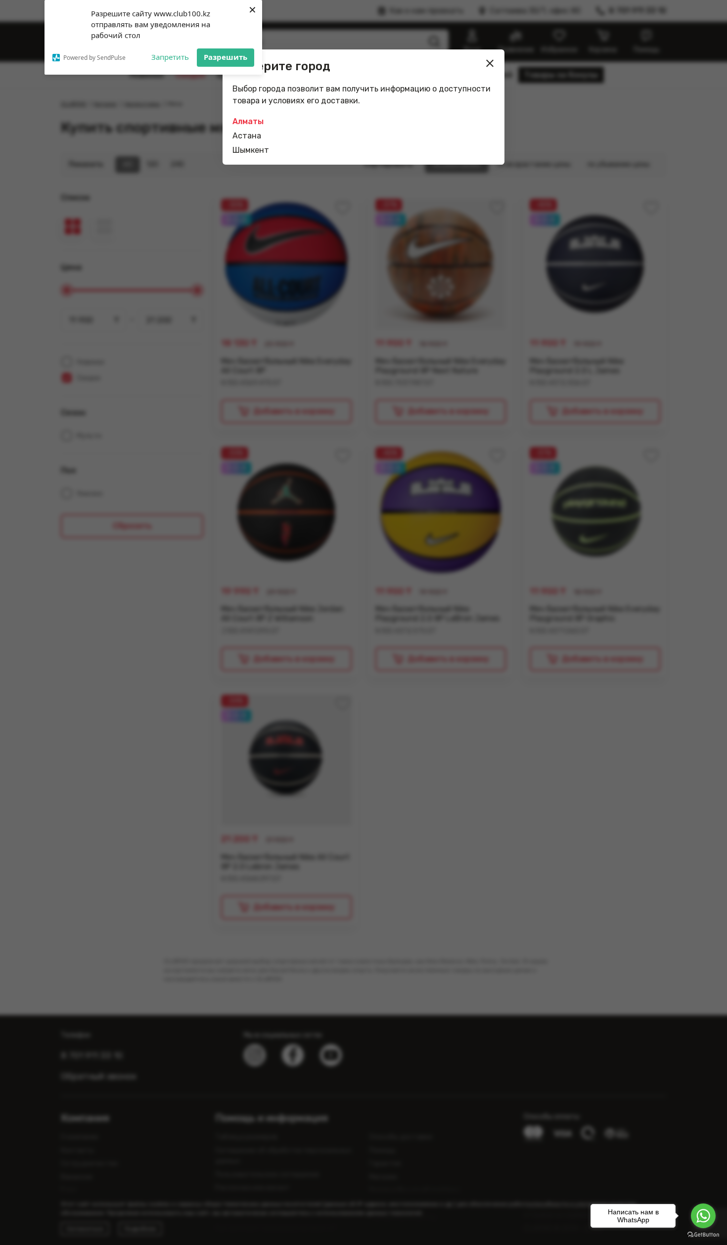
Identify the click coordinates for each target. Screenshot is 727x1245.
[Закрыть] (490, 63)
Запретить (170, 57)
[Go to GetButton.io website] (703, 1235)
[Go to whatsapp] (703, 1215)
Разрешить (225, 57)
